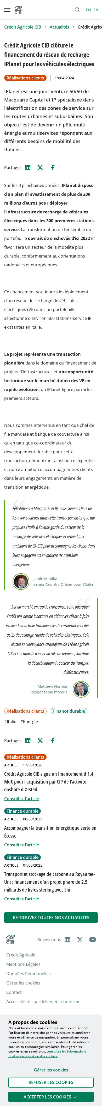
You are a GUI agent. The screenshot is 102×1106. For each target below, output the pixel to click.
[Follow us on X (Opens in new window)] (80, 939)
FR (95, 9)
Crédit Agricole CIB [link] (22, 27)
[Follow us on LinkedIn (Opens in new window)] (67, 939)
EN (88, 9)
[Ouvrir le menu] (7, 10)
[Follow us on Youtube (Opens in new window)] (92, 939)
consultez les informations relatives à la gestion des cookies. (47, 1053)
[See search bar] (77, 9)
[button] (51, 1082)
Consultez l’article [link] (21, 798)
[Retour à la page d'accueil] (18, 10)
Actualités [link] (59, 27)
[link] (51, 1082)
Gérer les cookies (51, 1070)
